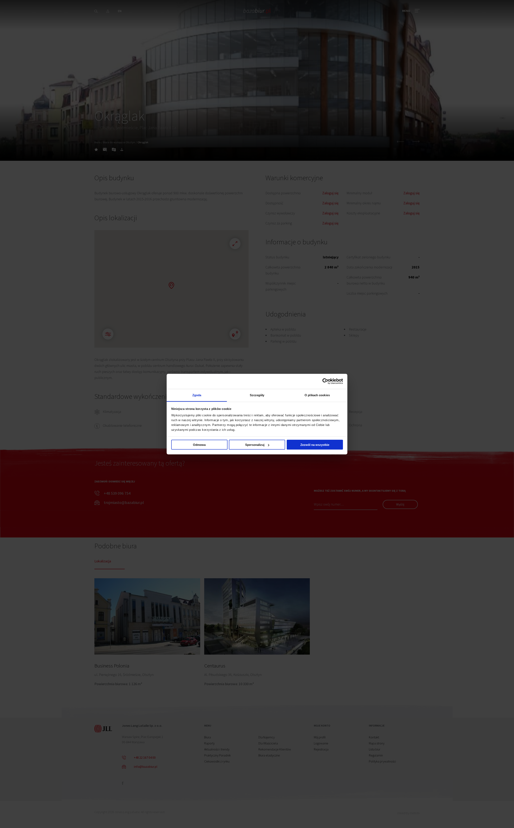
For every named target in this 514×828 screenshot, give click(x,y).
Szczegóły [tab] (257, 395)
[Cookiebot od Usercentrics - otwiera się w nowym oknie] (325, 381)
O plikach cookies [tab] (317, 395)
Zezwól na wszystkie (314, 444)
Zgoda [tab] (196, 395)
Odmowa (199, 444)
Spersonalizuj (254, 444)
